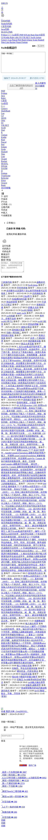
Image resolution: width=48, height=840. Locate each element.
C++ (10, 35)
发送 (3, 741)
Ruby (12, 37)
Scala (35, 40)
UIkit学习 (27, 296)
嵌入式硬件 (40, 83)
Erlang (30, 40)
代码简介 (6, 249)
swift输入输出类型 (36, 682)
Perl (20, 40)
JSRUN (4, 3)
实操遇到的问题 (19, 299)
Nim (3, 42)
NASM (4, 168)
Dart (37, 35)
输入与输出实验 (24, 665)
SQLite (27, 35)
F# (20, 37)
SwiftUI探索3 (27, 310)
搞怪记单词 (26, 327)
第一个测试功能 (13, 783)
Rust (33, 35)
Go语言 (15, 35)
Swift (33, 37)
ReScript (4, 178)
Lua (10, 40)
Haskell (41, 40)
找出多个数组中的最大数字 (24, 677)
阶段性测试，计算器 (26, 402)
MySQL (4, 164)
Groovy (4, 40)
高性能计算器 (18, 330)
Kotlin (7, 37)
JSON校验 (6, 188)
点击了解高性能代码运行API (21, 86)
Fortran (24, 42)
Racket (13, 42)
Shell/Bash (5, 111)
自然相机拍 (37, 293)
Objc (3, 120)
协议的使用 (11, 302)
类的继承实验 (34, 341)
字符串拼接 (22, 288)
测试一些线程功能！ (15, 780)
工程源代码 (6, 282)
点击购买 (23, 765)
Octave (4, 183)
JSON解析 (40, 86)
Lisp (7, 42)
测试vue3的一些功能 (14, 796)
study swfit (21, 313)
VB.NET (26, 37)
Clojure (4, 135)
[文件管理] (24, 12)
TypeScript (5, 176)
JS (36, 88)
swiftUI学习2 (7, 321)
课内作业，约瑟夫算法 (27, 671)
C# (2, 37)
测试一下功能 (11, 786)
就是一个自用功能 (14, 772)
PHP (21, 35)
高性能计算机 (7, 335)
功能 (3, 820)
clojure (38, 37)
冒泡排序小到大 (35, 573)
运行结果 (6, 246)
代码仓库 (6, 251)
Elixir (3, 180)
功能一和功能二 (13, 332)
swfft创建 (10, 316)
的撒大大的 (33, 307)
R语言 (42, 35)
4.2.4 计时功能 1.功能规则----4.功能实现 (23, 778)
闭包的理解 (33, 324)
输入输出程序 (31, 623)
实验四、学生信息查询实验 (24, 668)
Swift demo (33, 285)
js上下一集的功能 (13, 807)
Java (3, 96)
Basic (3, 185)
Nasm (18, 42)
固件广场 (32, 765)
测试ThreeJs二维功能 (14, 791)
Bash (24, 40)
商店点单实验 (27, 344)
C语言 (4, 101)
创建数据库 (39, 621)
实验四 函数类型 (33, 685)
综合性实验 (26, 674)
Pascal (15, 40)
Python (4, 35)
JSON (3, 118)
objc (17, 37)
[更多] (4, 696)
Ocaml (4, 159)
